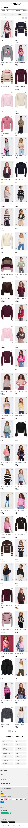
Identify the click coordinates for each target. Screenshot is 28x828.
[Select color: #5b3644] (2, 277)
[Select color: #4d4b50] (1, 727)
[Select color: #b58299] (17, 206)
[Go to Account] (19, 825)
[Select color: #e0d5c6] (16, 42)
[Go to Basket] (25, 825)
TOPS (17, 741)
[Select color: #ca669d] (16, 347)
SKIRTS (17, 760)
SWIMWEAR (5, 760)
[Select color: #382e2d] (3, 206)
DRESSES (5, 763)
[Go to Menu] (8, 825)
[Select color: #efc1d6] (15, 656)
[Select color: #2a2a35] (15, 42)
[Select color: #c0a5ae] (1, 277)
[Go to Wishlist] (14, 825)
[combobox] (7, 14)
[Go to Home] (3, 825)
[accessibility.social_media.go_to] (1, 807)
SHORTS (17, 756)
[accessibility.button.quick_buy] (12, 37)
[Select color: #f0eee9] (16, 277)
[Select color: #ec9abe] (3, 394)
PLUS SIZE (5, 756)
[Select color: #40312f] (15, 347)
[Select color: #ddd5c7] (2, 513)
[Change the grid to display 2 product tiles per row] (26, 18)
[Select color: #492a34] (17, 42)
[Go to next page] (18, 731)
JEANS (4, 741)
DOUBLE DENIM (6, 753)
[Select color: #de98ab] (1, 656)
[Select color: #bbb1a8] (1, 206)
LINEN (17, 753)
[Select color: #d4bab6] (4, 277)
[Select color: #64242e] (4, 206)
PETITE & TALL (6, 744)
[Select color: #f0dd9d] (2, 182)
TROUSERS (18, 748)
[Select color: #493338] (1, 182)
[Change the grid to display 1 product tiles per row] (23, 18)
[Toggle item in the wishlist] (12, 22)
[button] (14, 1)
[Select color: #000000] (15, 206)
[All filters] (20, 14)
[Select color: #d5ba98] (1, 394)
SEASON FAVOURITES (5, 748)
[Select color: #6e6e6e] (17, 347)
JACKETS (18, 744)
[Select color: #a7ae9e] (3, 277)
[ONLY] (14, 4)
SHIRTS (17, 763)
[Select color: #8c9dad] (2, 394)
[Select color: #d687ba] (18, 42)
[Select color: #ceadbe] (2, 206)
